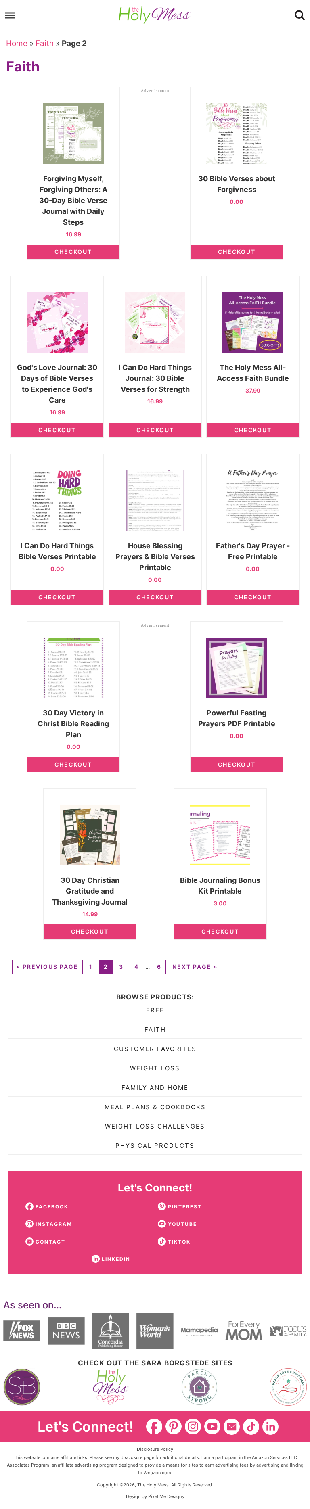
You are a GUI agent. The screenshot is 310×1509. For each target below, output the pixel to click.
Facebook (154, 1427)
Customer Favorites (155, 1049)
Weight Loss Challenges (155, 1126)
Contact (232, 1427)
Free (155, 1010)
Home (16, 43)
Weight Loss (155, 1068)
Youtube (212, 1427)
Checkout (73, 251)
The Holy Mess (155, 15)
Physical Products (155, 1146)
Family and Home (155, 1087)
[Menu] (10, 15)
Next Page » (195, 966)
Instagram (193, 1427)
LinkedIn (270, 1427)
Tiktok (251, 1427)
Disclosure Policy (155, 1449)
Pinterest (173, 1427)
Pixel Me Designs (166, 1496)
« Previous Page (47, 966)
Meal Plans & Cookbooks (155, 1107)
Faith (45, 43)
